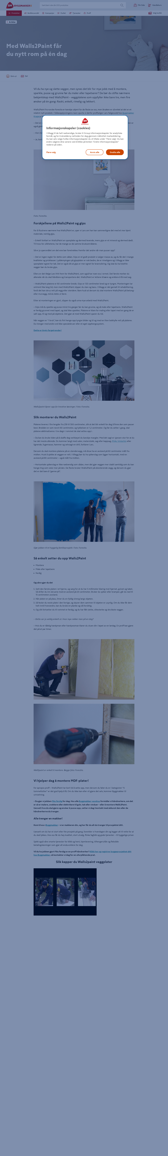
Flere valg (51, 152)
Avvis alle (94, 152)
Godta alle (115, 152)
